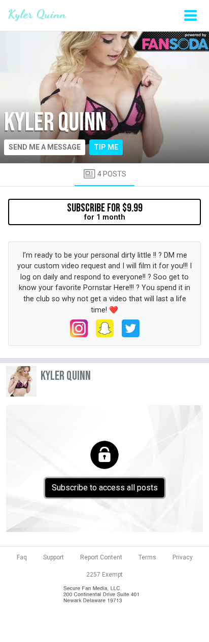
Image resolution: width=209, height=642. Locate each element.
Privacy (182, 557)
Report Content (101, 557)
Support (53, 557)
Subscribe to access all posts (105, 487)
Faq (22, 557)
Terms (147, 557)
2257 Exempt (104, 574)
